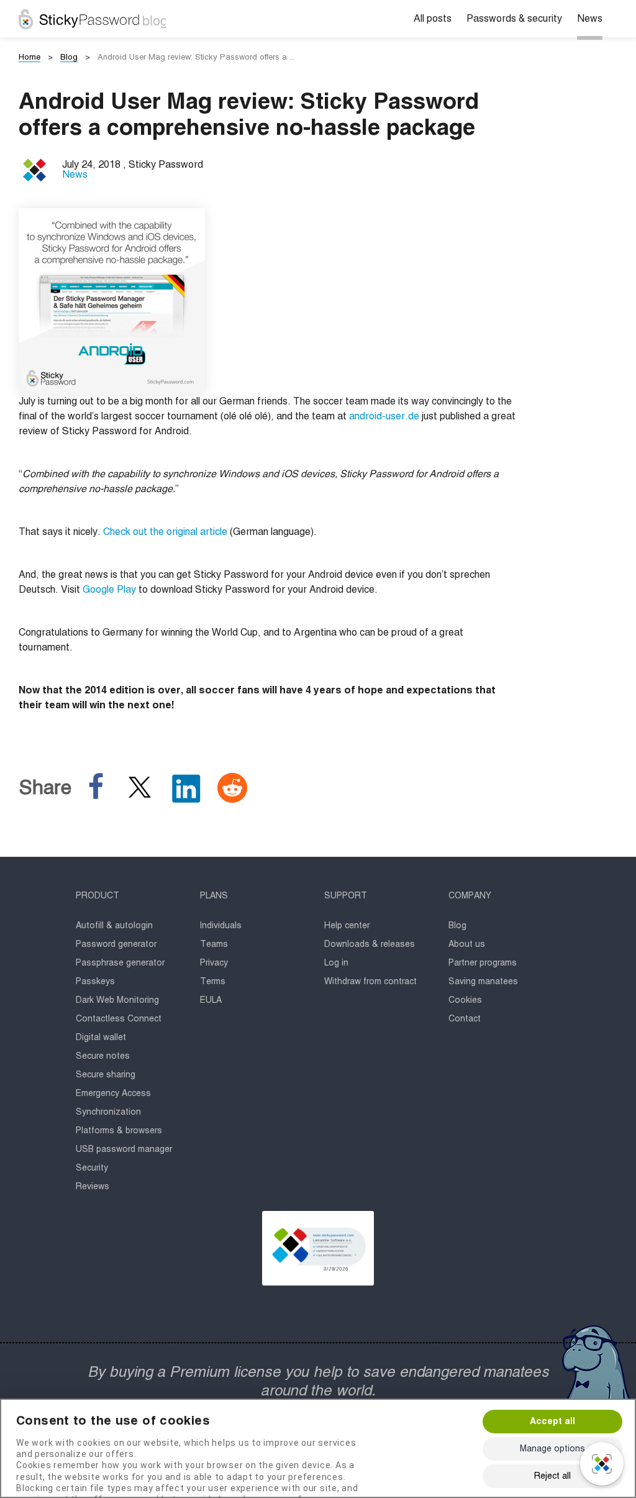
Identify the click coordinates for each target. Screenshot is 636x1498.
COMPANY (469, 896)
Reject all (552, 1476)
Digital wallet (101, 1037)
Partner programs (482, 963)
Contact (464, 1019)
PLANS (214, 896)
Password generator (116, 944)
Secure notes (103, 1056)
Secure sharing (105, 1075)
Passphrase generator (120, 963)
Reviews (92, 1186)
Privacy (214, 963)
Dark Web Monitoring (117, 1000)
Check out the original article (165, 532)
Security (92, 1168)
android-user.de (384, 417)
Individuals (221, 925)
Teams (214, 944)
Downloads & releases (369, 944)
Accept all (552, 1421)
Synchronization (108, 1112)
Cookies (465, 1000)
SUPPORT (345, 896)
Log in (336, 963)
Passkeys (95, 981)
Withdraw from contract (370, 981)
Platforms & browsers (119, 1130)
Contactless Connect (118, 1019)
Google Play (109, 590)
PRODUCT (97, 896)
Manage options (552, 1449)
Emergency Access (113, 1093)
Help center (347, 925)
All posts (433, 19)
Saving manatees (483, 981)
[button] (318, 1248)
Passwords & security (514, 19)
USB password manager (124, 1149)
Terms (212, 981)
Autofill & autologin (114, 925)
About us (466, 944)
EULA (211, 1000)
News (589, 19)
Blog (457, 925)
